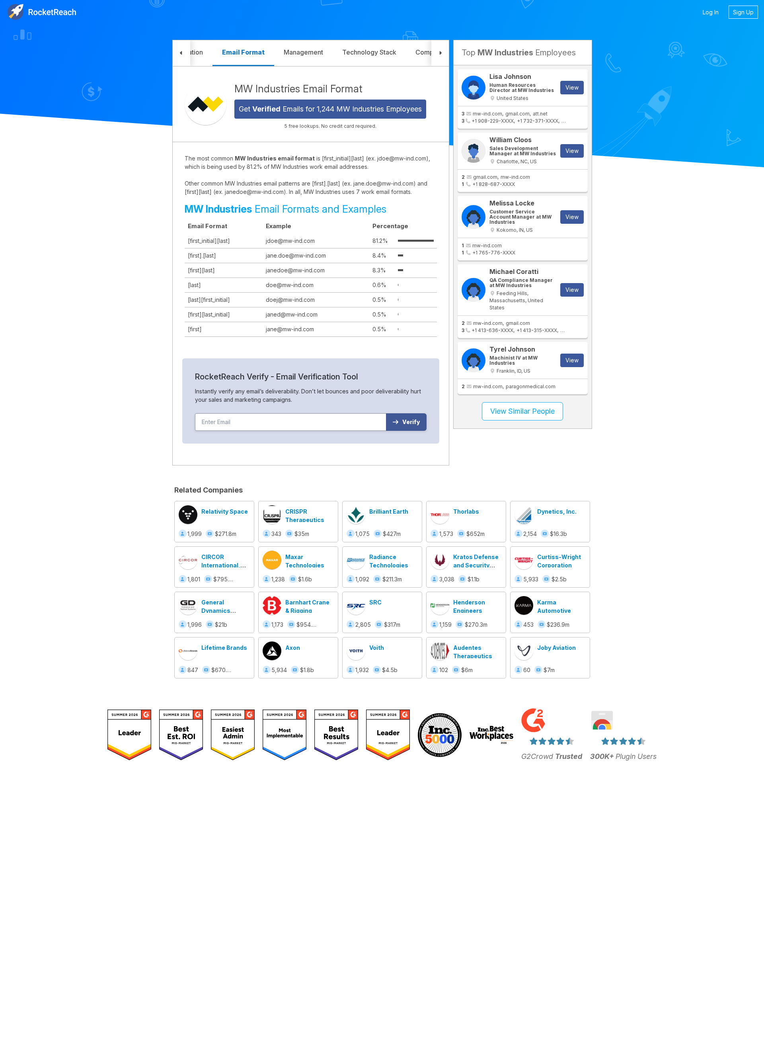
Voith (376, 647)
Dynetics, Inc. (557, 511)
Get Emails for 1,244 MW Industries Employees (330, 109)
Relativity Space (224, 511)
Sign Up (743, 12)
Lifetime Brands (224, 647)
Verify (411, 421)
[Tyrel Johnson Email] (473, 360)
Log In (711, 12)
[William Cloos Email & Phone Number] (473, 151)
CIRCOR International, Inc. (220, 565)
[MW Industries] (205, 104)
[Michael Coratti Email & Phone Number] (473, 290)
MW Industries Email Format (298, 89)
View (572, 87)
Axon (292, 647)
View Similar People (522, 411)
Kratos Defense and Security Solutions (476, 565)
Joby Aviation (556, 647)
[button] (181, 53)
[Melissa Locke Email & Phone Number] (473, 217)
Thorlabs (466, 511)
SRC (375, 602)
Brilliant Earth (388, 511)
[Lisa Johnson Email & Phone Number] (473, 88)
